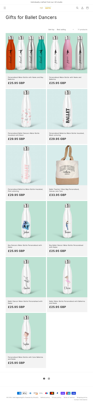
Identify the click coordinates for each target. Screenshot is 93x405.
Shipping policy (82, 397)
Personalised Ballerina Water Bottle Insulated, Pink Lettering (25, 190)
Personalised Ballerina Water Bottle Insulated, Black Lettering (66, 134)
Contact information (80, 399)
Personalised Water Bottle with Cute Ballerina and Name (25, 358)
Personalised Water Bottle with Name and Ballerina (65, 78)
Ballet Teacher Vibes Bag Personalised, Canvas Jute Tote (64, 190)
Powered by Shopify (31, 397)
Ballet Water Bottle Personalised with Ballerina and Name (67, 302)
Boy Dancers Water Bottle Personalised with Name (25, 246)
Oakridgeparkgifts (18, 397)
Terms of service (69, 397)
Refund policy (45, 397)
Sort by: (51, 29)
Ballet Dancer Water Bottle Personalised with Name (25, 302)
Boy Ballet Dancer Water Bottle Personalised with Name (66, 246)
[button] (4, 7)
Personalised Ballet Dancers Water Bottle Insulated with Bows (23, 134)
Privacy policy (56, 397)
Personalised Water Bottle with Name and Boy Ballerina (25, 78)
